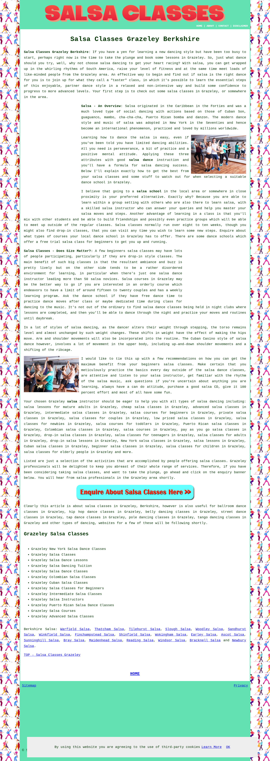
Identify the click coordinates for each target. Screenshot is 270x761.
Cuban (54, 583)
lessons (31, 313)
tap (69, 517)
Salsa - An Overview (101, 106)
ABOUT (210, 25)
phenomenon (140, 128)
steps (210, 231)
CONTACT (223, 25)
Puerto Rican (61, 605)
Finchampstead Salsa (94, 635)
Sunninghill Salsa (41, 640)
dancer (123, 327)
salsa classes (105, 177)
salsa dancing (155, 165)
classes (103, 225)
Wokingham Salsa (170, 635)
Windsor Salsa (171, 640)
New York (57, 549)
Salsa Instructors (66, 599)
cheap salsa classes (141, 407)
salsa (128, 123)
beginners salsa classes (130, 251)
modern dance (233, 117)
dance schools (220, 236)
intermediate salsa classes (72, 413)
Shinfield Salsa (134, 635)
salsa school (149, 191)
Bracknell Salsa (205, 640)
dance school (93, 182)
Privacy (241, 685)
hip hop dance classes (91, 512)
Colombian (58, 577)
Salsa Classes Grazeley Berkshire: (57, 52)
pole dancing (141, 517)
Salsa (130, 106)
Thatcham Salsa (109, 629)
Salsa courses (135, 279)
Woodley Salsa (209, 629)
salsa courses (136, 430)
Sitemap (29, 685)
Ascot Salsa (232, 635)
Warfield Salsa (75, 629)
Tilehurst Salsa (144, 629)
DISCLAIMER (240, 25)
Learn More (211, 747)
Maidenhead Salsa (105, 640)
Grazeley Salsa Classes (56, 534)
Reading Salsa (140, 640)
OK (228, 747)
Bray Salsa (74, 640)
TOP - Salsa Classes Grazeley (52, 655)
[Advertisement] (51, 158)
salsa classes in (101, 506)
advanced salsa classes (216, 407)
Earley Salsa (203, 635)
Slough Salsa (178, 629)
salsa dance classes (162, 307)
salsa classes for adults (222, 435)
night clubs (223, 307)
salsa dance (141, 160)
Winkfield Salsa (54, 635)
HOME (199, 25)
